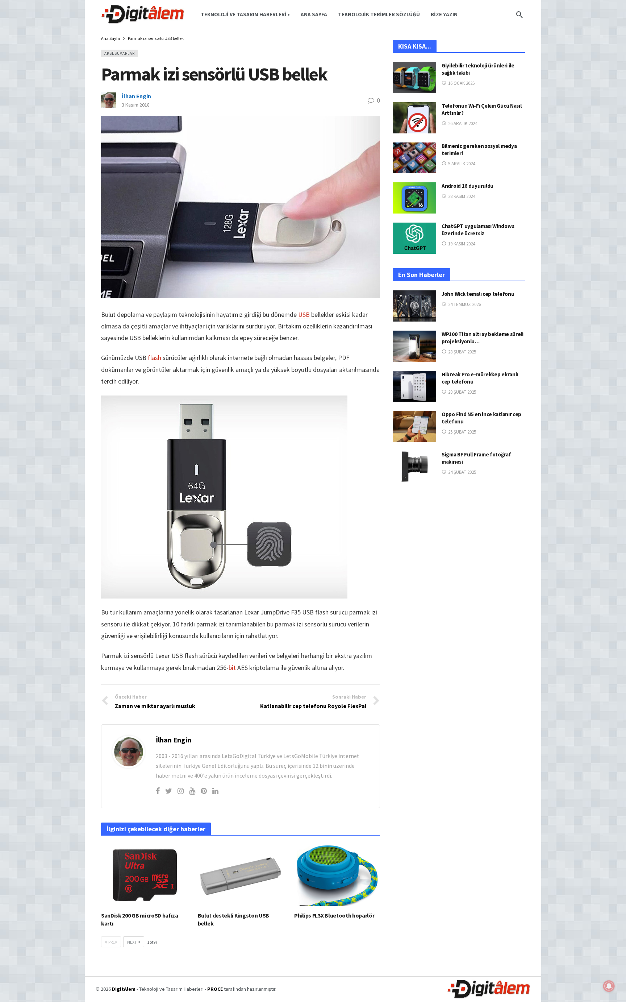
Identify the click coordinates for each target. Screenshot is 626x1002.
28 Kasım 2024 (461, 196)
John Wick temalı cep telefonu (478, 293)
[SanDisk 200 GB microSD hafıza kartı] (144, 875)
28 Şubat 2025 (462, 352)
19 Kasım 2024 (461, 244)
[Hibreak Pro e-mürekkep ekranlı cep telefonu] (414, 386)
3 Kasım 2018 (136, 105)
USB (304, 314)
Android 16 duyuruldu (467, 185)
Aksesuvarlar (119, 53)
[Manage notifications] (609, 986)
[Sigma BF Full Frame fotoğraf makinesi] (414, 466)
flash (154, 357)
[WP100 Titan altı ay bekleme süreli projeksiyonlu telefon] (414, 346)
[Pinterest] (204, 791)
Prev (112, 942)
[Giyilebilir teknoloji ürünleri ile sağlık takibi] (414, 77)
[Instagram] (181, 791)
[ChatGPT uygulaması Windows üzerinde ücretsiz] (414, 238)
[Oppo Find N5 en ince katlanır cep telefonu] (414, 426)
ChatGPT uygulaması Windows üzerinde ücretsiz (478, 230)
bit (232, 667)
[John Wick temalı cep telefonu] (414, 306)
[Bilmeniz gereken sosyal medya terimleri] (414, 158)
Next (132, 942)
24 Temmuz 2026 (464, 304)
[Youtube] (192, 791)
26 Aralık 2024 (462, 123)
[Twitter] (168, 791)
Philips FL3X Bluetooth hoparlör (334, 915)
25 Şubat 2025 (462, 432)
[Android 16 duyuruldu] (414, 198)
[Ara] (519, 14)
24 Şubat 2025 (462, 472)
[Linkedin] (215, 791)
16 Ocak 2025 (461, 83)
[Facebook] (158, 791)
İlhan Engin (136, 96)
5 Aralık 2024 (461, 164)
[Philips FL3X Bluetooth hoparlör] (337, 875)
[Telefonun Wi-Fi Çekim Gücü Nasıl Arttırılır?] (414, 117)
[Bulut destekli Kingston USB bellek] (241, 875)
